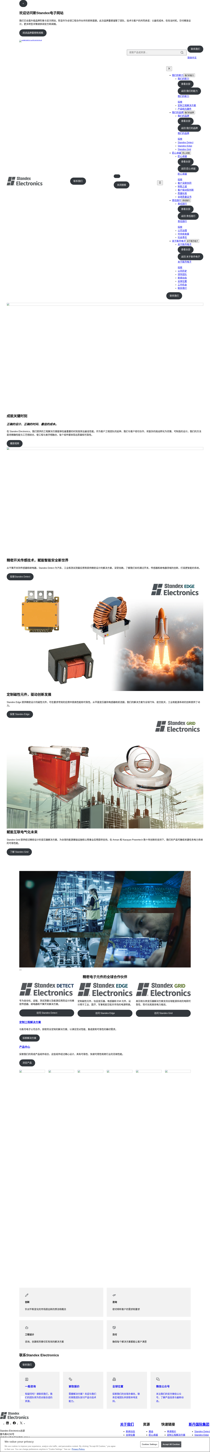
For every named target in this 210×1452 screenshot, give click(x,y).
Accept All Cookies (171, 1444)
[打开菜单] (160, 182)
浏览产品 (27, 1063)
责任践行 (176, 200)
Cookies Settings (149, 1444)
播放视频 (14, 443)
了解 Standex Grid (19, 852)
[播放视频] (20, 969)
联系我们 (195, 49)
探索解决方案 (29, 1038)
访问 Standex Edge (105, 1013)
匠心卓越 (176, 153)
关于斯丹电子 (179, 241)
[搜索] (182, 52)
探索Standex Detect (20, 576)
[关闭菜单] (169, 68)
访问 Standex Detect (46, 1013)
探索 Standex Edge (20, 714)
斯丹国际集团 (199, 1424)
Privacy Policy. (78, 1449)
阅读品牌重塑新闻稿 (33, 33)
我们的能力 (177, 75)
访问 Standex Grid (163, 1013)
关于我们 (127, 1424)
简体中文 (192, 57)
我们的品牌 (177, 112)
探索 (180, 102)
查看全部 (185, 84)
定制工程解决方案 (30, 1022)
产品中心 (24, 1046)
